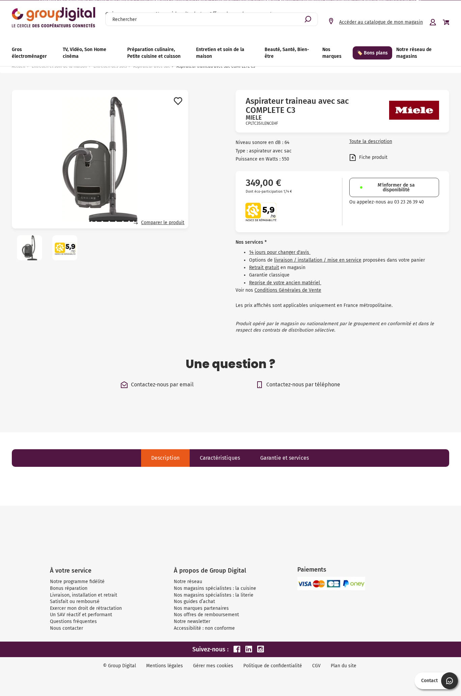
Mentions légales (164, 666)
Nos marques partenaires (201, 608)
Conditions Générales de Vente (287, 290)
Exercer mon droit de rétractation (86, 608)
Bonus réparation (68, 588)
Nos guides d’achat (194, 601)
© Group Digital (119, 666)
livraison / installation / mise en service (317, 260)
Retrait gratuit (264, 267)
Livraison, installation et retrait (83, 595)
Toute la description (370, 141)
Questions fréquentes (73, 621)
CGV (316, 666)
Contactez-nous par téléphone (303, 384)
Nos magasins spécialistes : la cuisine (215, 588)
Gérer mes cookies (213, 666)
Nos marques (332, 53)
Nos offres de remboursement (206, 615)
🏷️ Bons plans (372, 53)
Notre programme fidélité (77, 581)
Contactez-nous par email (162, 384)
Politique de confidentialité (272, 666)
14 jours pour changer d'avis (279, 252)
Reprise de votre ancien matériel (285, 283)
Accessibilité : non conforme (204, 628)
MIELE (254, 117)
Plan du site (343, 666)
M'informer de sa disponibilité (396, 187)
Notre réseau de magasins (414, 53)
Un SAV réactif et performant (81, 615)
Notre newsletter (192, 621)
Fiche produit (372, 157)
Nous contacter (66, 628)
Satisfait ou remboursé (75, 601)
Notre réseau (188, 581)
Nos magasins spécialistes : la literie (213, 595)
